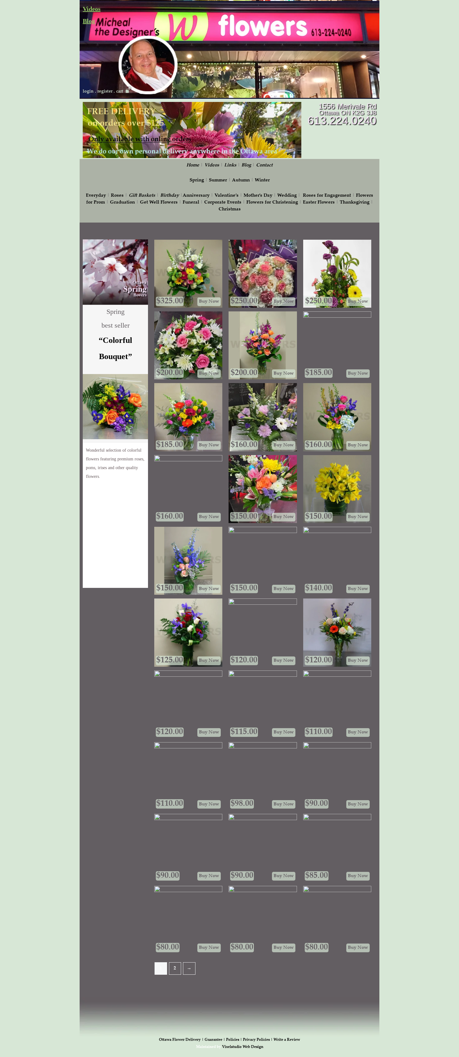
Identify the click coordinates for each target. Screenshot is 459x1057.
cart (119, 91)
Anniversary (196, 195)
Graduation (122, 202)
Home (192, 165)
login (88, 91)
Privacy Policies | (258, 1040)
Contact (264, 165)
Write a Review (287, 1040)
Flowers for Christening (272, 202)
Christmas (230, 209)
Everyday (96, 195)
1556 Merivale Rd (347, 106)
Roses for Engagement (327, 195)
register (104, 91)
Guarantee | (215, 1040)
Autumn (241, 180)
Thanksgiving (354, 202)
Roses (117, 195)
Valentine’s (227, 195)
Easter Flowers (319, 202)
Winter (262, 180)
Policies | (234, 1040)
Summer (218, 180)
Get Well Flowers (159, 202)
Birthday (169, 195)
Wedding (287, 195)
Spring (197, 180)
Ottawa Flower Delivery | (182, 1040)
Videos (92, 8)
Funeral (191, 202)
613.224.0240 (342, 120)
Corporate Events (222, 202)
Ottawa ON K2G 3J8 (347, 112)
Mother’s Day (258, 195)
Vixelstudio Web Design (242, 1047)
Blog (89, 20)
